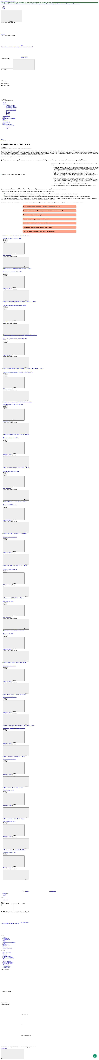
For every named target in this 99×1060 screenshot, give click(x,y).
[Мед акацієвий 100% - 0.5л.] (50, 662)
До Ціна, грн (14, 903)
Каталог (2, 3)
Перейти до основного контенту (8, 1)
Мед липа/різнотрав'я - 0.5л (9, 852)
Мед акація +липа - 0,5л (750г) (10, 569)
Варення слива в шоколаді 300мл (10, 437)
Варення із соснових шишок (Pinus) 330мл (13, 404)
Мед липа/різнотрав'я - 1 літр (9, 697)
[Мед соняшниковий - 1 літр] (50, 756)
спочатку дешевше (13, 148)
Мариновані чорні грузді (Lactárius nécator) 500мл (14, 305)
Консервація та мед (7, 124)
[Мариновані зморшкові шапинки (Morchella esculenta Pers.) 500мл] (50, 368)
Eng (4, 7)
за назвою (29, 148)
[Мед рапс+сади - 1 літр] (50, 787)
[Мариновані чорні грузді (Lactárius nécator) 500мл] (50, 301)
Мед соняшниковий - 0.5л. (9, 821)
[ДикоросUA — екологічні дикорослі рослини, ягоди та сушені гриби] (7, 910)
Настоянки (5, 120)
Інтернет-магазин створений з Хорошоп (10, 923)
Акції (4, 102)
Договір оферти (69, 3)
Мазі (4, 119)
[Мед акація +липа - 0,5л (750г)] (50, 565)
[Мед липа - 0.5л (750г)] (50, 630)
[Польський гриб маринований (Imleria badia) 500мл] (50, 335)
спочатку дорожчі (21, 148)
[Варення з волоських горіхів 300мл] (50, 467)
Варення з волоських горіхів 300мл (11, 471)
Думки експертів (42, 3)
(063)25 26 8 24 (24, 57)
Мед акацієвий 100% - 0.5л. (9, 666)
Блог (37, 3)
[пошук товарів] (24, 64)
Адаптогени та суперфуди (9, 118)
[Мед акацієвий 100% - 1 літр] (50, 501)
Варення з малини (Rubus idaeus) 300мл (12, 238)
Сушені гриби (6, 116)
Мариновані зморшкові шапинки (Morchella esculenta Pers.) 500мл (18, 372)
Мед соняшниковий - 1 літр (9, 759)
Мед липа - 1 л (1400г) (8, 601)
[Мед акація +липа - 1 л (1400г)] (50, 533)
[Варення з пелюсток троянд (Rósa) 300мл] (50, 268)
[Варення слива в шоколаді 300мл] (50, 434)
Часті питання (76, 3)
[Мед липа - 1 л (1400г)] (50, 597)
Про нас (6, 3)
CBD (4, 117)
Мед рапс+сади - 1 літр (8, 790)
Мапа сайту (6, 964)
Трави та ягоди (6, 122)
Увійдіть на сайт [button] (7, 255)
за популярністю (4, 148)
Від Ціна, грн (4, 903)
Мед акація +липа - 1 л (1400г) (10, 537)
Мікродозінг (6, 104)
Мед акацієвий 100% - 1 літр (9, 504)
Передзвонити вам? (5, 58)
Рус (4, 8)
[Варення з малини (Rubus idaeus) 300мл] (50, 236)
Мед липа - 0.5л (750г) (8, 633)
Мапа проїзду (4, 1048)
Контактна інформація (51, 3)
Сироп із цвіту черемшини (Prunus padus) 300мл (14, 728)
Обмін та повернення (21, 3)
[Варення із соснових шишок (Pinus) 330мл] (50, 402)
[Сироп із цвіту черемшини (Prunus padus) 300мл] (50, 725)
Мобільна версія (24, 922)
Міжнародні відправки (31, 3)
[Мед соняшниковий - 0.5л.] (50, 818)
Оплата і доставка (12, 3)
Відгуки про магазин (61, 3)
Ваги (4, 123)
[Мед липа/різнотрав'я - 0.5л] (50, 849)
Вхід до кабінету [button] (7, 952)
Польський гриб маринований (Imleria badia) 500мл (15, 338)
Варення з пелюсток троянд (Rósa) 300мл (12, 271)
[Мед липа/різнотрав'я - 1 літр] (50, 694)
